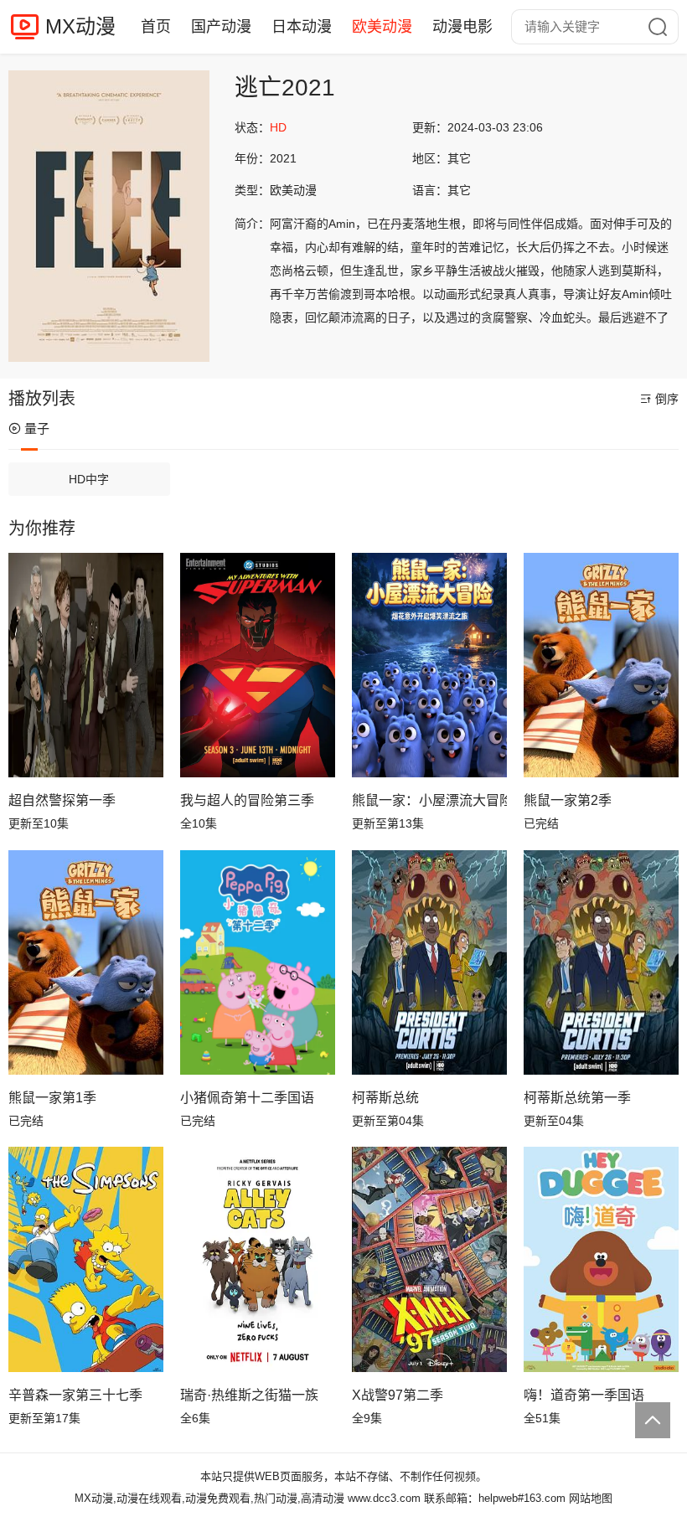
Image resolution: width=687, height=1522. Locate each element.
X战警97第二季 (397, 1395)
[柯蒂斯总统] (429, 962)
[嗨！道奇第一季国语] (601, 1259)
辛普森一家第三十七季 (75, 1395)
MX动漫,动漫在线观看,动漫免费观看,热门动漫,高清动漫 (209, 1498)
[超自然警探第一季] (85, 665)
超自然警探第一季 (62, 800)
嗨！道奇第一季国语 (584, 1395)
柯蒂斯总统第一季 (577, 1098)
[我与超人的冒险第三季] (257, 665)
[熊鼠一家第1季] (85, 962)
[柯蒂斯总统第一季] (601, 962)
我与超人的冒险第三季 (247, 800)
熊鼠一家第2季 (568, 800)
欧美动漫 (382, 26)
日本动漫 (301, 26)
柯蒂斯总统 (385, 1098)
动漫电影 (462, 26)
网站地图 (590, 1498)
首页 (156, 26)
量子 (36, 428)
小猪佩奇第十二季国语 (247, 1098)
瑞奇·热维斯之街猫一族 (249, 1395)
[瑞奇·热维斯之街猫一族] (257, 1259)
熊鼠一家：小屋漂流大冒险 (429, 800)
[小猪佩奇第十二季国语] (257, 962)
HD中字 (89, 479)
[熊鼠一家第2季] (601, 665)
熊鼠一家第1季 (52, 1098)
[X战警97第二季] (429, 1259)
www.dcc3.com (384, 1498)
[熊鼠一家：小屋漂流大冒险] (429, 665)
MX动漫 (80, 26)
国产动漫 (221, 26)
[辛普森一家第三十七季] (85, 1259)
